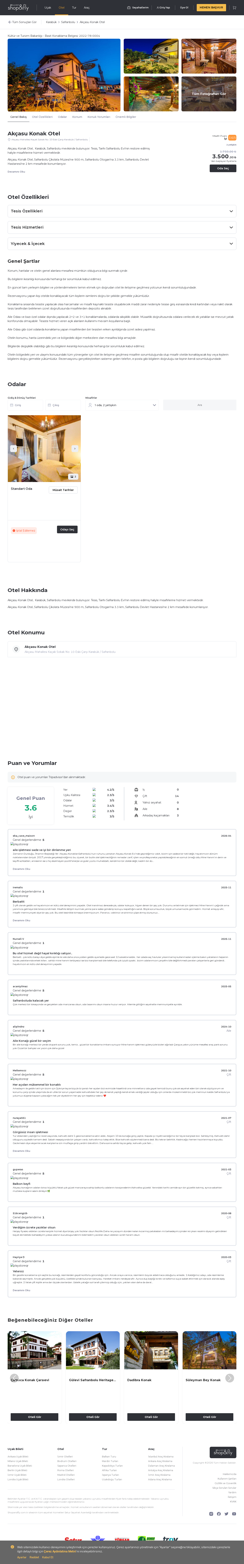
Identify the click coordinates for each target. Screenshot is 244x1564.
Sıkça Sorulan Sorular (224, 1487)
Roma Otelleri (65, 1470)
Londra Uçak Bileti (18, 1479)
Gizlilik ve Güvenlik (225, 1483)
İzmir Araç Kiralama (159, 1474)
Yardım (232, 1492)
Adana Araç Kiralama (160, 1479)
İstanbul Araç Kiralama (160, 1456)
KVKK (233, 1501)
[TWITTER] (226, 1514)
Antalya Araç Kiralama (160, 1470)
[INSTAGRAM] (211, 1514)
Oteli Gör (34, 1417)
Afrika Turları (109, 1470)
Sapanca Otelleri (66, 1465)
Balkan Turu (109, 1456)
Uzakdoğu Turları (112, 1479)
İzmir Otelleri (65, 1456)
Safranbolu (68, 22)
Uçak (47, 7)
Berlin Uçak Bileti (17, 1470)
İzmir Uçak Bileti (17, 1474)
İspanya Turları (110, 1474)
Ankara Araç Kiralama (160, 1461)
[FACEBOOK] (219, 1514)
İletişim (232, 1497)
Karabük (51, 22)
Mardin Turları (110, 1461)
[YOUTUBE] (234, 1514)
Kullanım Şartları (227, 1478)
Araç (87, 7)
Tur (74, 7)
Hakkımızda (229, 1474)
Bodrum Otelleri (66, 1461)
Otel (61, 7)
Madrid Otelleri (66, 1474)
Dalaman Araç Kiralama (161, 1465)
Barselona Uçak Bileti (20, 1465)
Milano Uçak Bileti (18, 1461)
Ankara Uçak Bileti (18, 1456)
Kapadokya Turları (112, 1465)
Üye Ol (184, 7)
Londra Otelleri (66, 1479)
